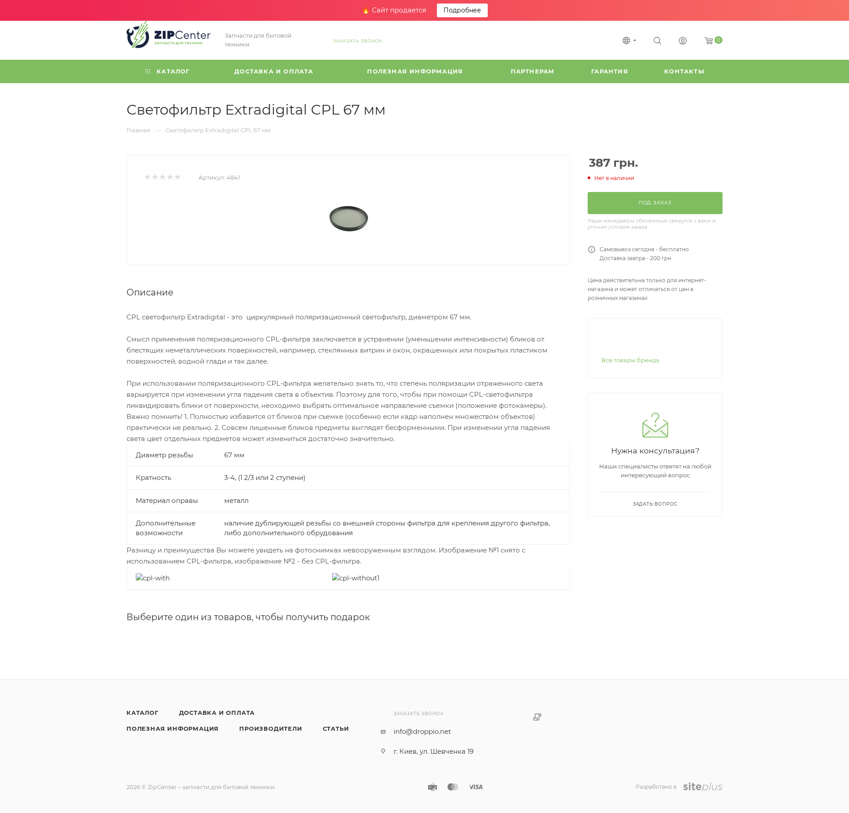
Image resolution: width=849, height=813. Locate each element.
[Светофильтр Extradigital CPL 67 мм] (348, 218)
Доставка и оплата (217, 712)
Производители (270, 728)
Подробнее (462, 10)
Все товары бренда (630, 360)
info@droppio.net (422, 731)
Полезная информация (172, 728)
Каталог (142, 712)
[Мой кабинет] (683, 41)
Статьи (336, 728)
